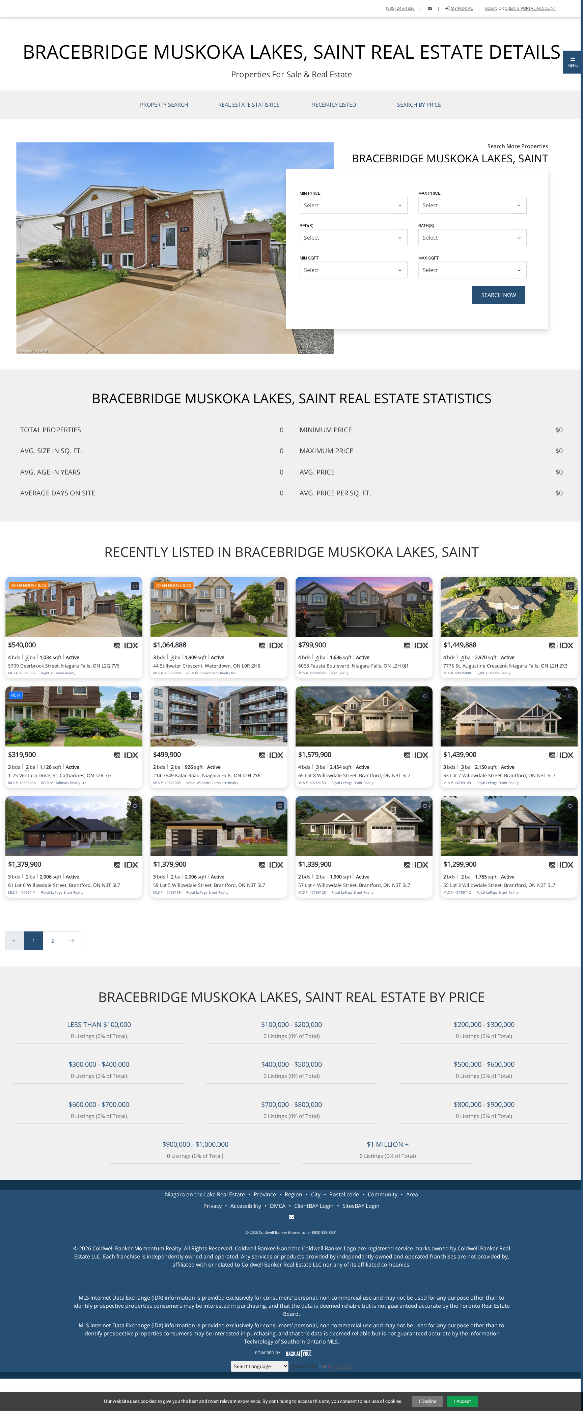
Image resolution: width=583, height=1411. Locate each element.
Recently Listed (334, 104)
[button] (573, 62)
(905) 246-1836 (400, 8)
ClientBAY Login (314, 1206)
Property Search (164, 104)
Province (265, 1194)
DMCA (277, 1206)
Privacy (212, 1206)
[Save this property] (135, 586)
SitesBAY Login (361, 1206)
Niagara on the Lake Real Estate (205, 1194)
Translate (342, 1366)
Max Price (429, 193)
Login (491, 8)
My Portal (461, 8)
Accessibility (245, 1206)
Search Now (498, 295)
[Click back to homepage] (12, 7)
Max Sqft (428, 258)
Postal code (344, 1194)
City (316, 1194)
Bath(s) (426, 225)
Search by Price (419, 104)
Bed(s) (306, 225)
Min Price (310, 193)
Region (293, 1194)
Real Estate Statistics (249, 104)
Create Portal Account (530, 8)
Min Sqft (309, 258)
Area (412, 1194)
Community (382, 1194)
